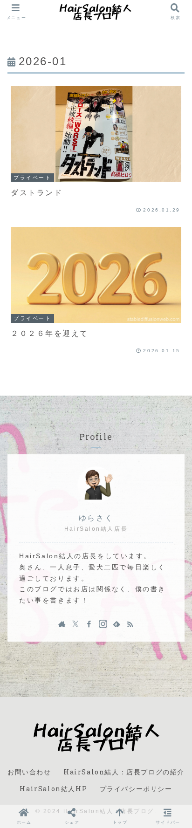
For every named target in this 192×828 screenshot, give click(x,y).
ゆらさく (96, 518)
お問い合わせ (29, 771)
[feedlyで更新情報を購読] (116, 624)
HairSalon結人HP (53, 788)
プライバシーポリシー (136, 788)
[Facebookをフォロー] (89, 624)
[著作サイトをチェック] (62, 624)
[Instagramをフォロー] (103, 624)
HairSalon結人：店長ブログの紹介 (124, 771)
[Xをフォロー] (75, 624)
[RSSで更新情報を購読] (130, 624)
